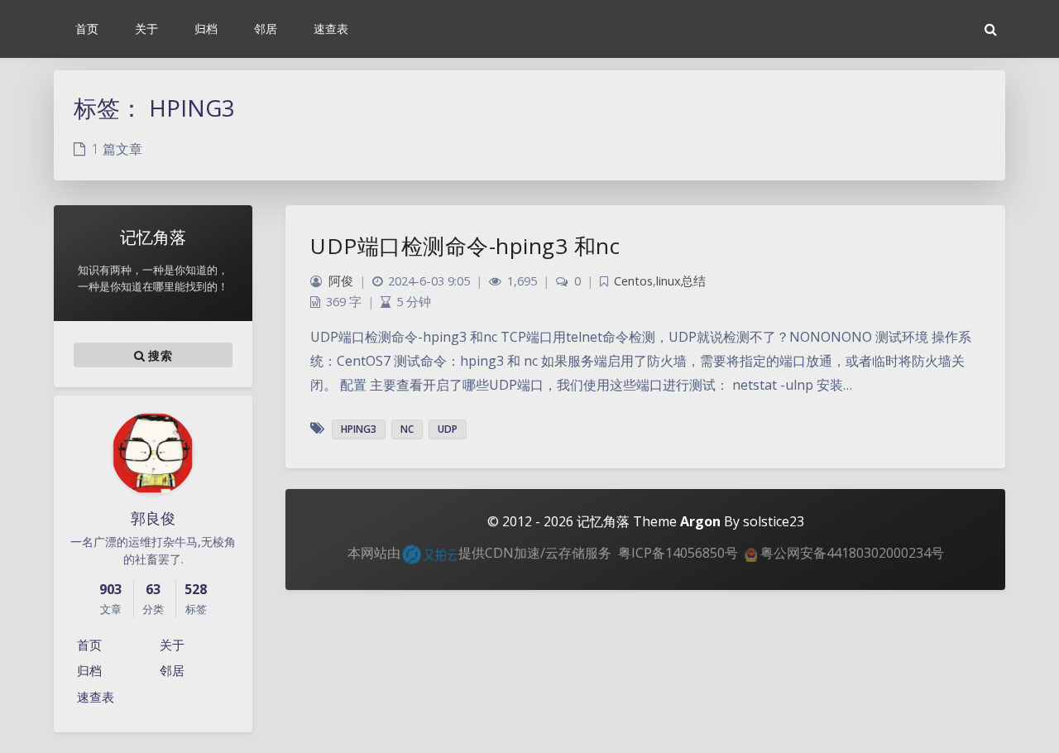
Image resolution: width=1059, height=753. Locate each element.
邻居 (172, 670)
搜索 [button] (158, 355)
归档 (89, 670)
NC (407, 429)
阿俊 (340, 281)
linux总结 (681, 281)
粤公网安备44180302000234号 (850, 553)
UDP (448, 429)
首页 (89, 644)
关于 (172, 644)
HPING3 (358, 429)
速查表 (95, 696)
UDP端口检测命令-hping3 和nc (465, 246)
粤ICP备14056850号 (678, 553)
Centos (633, 281)
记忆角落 (603, 521)
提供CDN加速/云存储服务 (534, 553)
